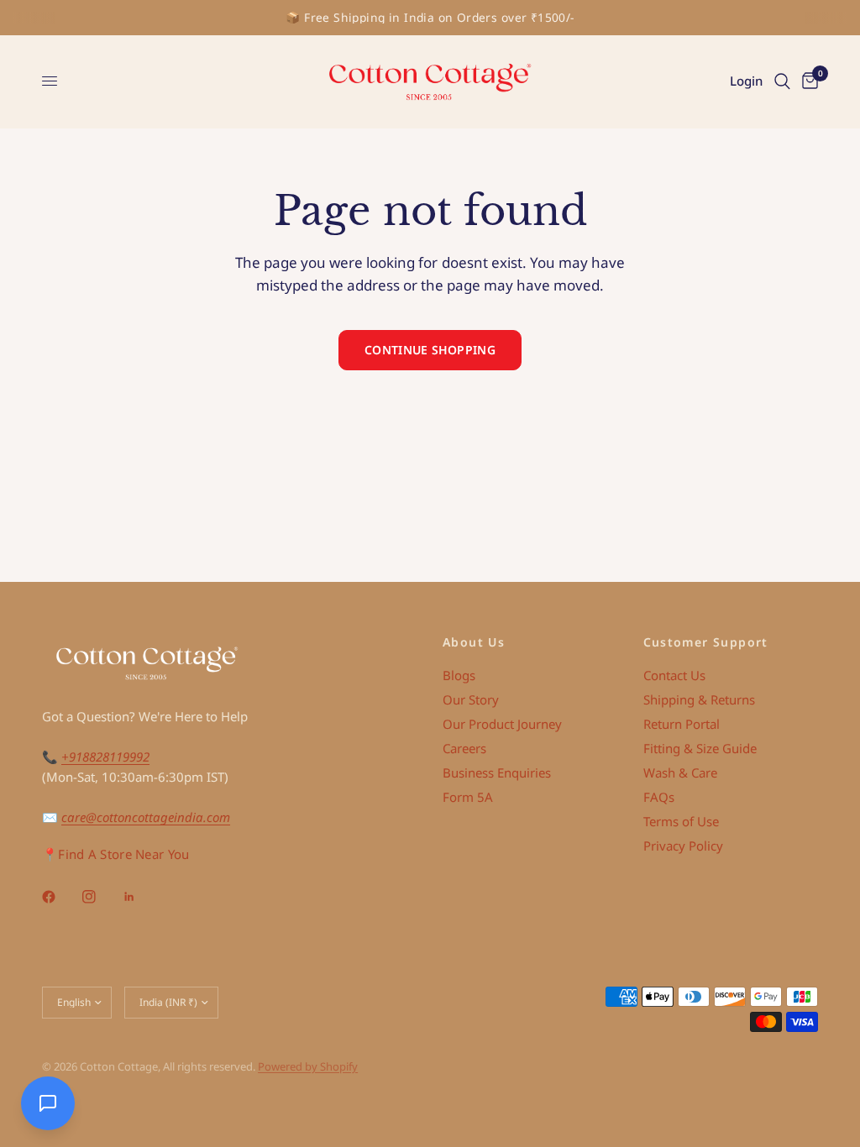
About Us (474, 642)
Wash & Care (680, 772)
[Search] (782, 81)
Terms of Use (681, 821)
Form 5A (468, 796)
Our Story (471, 699)
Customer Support (705, 642)
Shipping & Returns (699, 699)
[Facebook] (60, 896)
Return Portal (681, 723)
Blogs (459, 675)
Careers (464, 748)
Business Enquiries (497, 772)
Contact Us (674, 675)
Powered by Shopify (308, 1066)
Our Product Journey (502, 723)
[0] (807, 81)
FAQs (658, 796)
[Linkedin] (141, 896)
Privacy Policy (683, 845)
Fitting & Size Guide (700, 748)
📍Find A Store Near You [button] (116, 854)
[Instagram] (100, 896)
